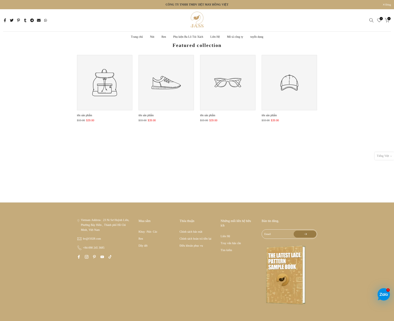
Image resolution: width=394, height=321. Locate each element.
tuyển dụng (256, 36)
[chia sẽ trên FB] (5, 20)
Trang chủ (137, 36)
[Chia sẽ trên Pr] (18, 20)
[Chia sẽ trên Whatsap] (45, 20)
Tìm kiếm (226, 250)
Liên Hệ (215, 36)
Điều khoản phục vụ (191, 245)
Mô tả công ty (235, 36)
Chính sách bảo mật (191, 231)
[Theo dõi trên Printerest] (94, 256)
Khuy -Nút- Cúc (148, 231)
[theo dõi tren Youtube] (102, 256)
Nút (152, 36)
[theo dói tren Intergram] (86, 256)
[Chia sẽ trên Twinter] (12, 20)
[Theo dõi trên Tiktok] (110, 256)
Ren (163, 36)
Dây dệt (143, 245)
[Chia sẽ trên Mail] (39, 20)
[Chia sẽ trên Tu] (25, 20)
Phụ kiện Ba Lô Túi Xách (188, 36)
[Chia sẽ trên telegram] (32, 20)
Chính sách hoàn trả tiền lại (195, 238)
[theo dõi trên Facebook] (79, 256)
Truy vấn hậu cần (231, 243)
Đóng (8, 4)
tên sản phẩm (84, 115)
